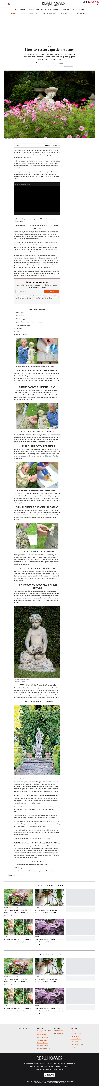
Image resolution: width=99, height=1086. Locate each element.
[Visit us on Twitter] (86, 2)
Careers (67, 1066)
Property (74, 9)
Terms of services (34, 295)
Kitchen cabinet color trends (49, 13)
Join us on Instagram (42, 1037)
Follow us (49, 145)
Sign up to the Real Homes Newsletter (44, 1031)
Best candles (74, 1047)
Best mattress (74, 1030)
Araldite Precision (36, 322)
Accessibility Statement (31, 1063)
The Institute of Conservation (37, 276)
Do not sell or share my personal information (49, 1069)
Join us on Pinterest (42, 1043)
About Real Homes (59, 1033)
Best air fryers (74, 1041)
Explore (81, 9)
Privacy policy (48, 1066)
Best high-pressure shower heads (28, 13)
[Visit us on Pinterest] (89, 2)
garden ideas (56, 176)
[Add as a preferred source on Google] (49, 1075)
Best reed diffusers (76, 1039)
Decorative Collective (35, 853)
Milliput (17, 319)
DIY (49, 366)
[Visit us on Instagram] (93, 2)
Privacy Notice (18, 297)
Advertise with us (58, 1030)
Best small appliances (77, 1044)
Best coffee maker (76, 1036)
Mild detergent (19, 316)
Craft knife (18, 328)
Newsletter (57, 145)
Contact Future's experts (48, 1063)
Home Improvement (33, 9)
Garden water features (22, 865)
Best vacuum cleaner (76, 1033)
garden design (31, 219)
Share (17, 145)
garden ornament (21, 838)
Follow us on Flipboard (43, 1048)
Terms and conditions (36, 1066)
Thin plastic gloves (21, 334)
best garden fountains (25, 868)
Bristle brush (19, 313)
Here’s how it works (68, 66)
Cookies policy (58, 1066)
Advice (61, 63)
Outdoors (66, 9)
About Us (60, 1063)
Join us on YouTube (42, 1034)
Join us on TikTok (41, 1040)
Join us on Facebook (42, 1045)
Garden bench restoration (23, 871)
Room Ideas (56, 9)
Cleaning (22, 9)
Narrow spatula (20, 325)
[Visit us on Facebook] (84, 2)
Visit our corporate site (70, 1081)
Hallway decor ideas (82, 13)
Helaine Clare (42, 63)
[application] (37, 199)
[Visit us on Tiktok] (98, 2)
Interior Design (46, 9)
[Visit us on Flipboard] (95, 2)
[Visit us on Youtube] (91, 2)
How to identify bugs (66, 13)
